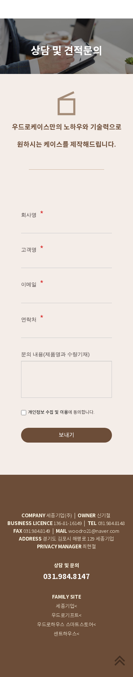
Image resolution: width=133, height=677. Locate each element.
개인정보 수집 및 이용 (48, 412)
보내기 (66, 435)
